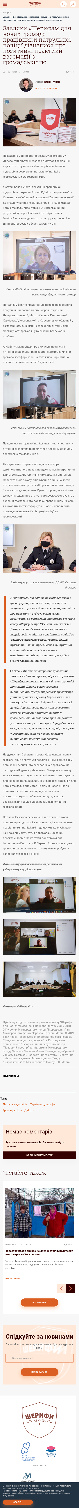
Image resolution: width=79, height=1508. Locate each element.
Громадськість (12, 1110)
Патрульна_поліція (15, 1104)
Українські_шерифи (42, 1104)
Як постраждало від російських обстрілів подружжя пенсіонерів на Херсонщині (39, 1252)
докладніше (12, 1278)
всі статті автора (46, 88)
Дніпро (6, 12)
